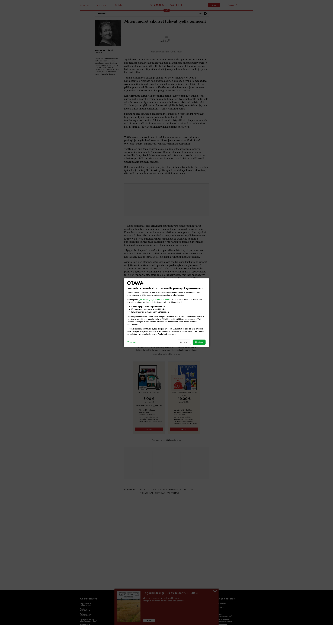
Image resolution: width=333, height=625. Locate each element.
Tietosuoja (131, 342)
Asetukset (184, 342)
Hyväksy (199, 342)
